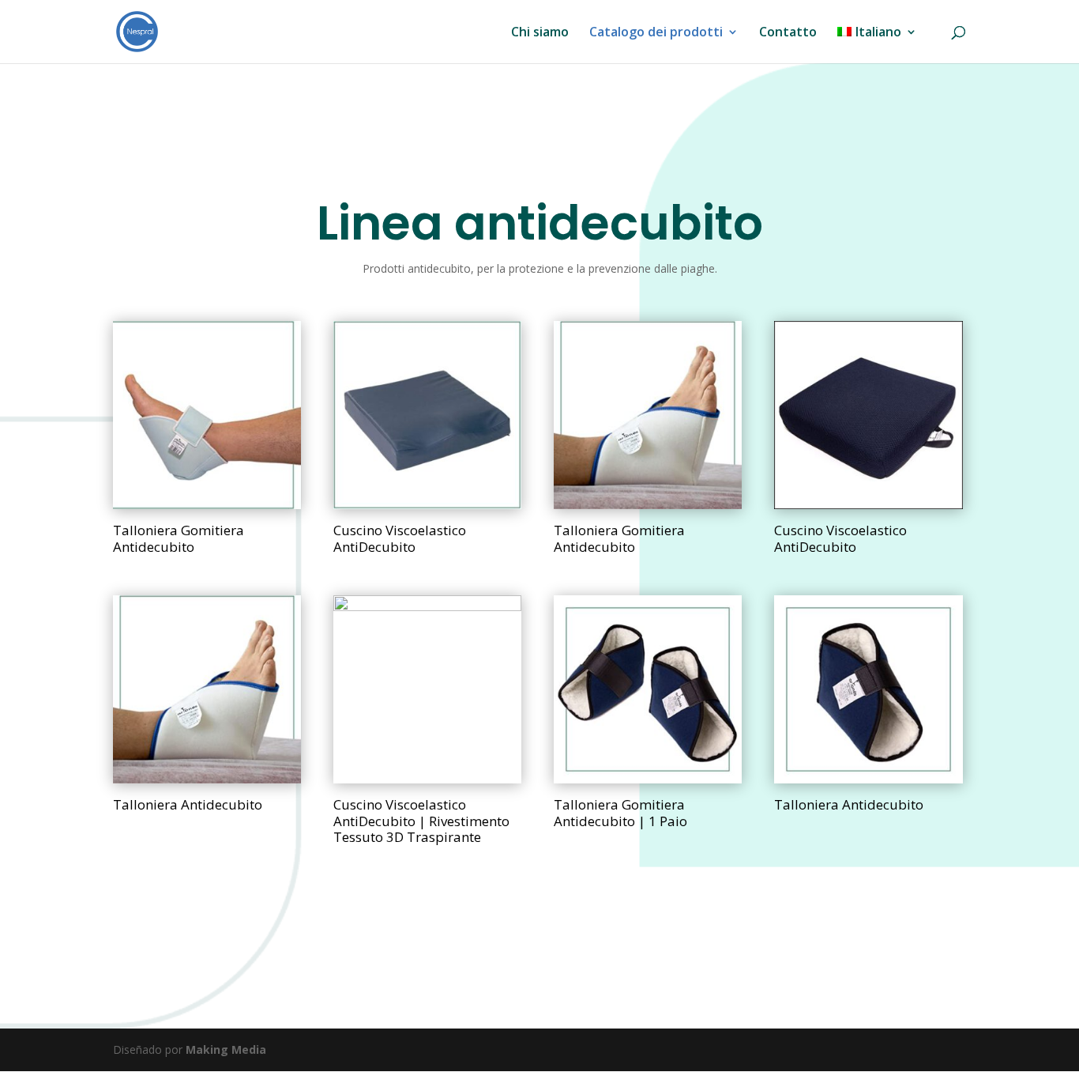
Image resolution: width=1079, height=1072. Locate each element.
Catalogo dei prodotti (656, 33)
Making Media (226, 1049)
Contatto (788, 33)
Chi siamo (540, 33)
